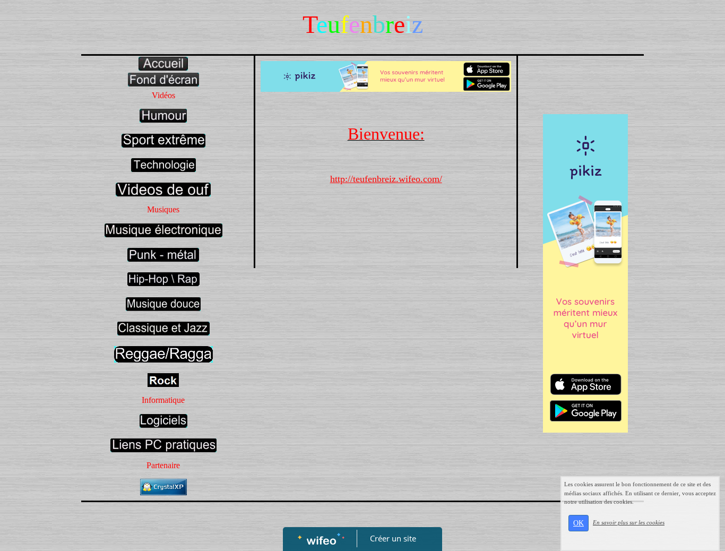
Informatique (163, 399)
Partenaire (163, 465)
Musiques (163, 209)
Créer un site (393, 538)
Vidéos (163, 95)
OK (578, 523)
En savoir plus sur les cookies (628, 522)
